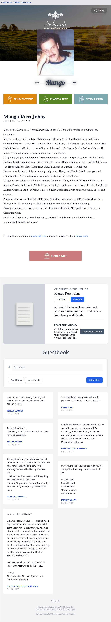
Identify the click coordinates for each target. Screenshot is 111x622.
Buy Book (77, 299)
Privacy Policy (47, 609)
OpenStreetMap (58, 614)
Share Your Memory (92, 331)
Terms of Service (63, 609)
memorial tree (38, 235)
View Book (61, 299)
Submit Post (94, 380)
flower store (82, 235)
